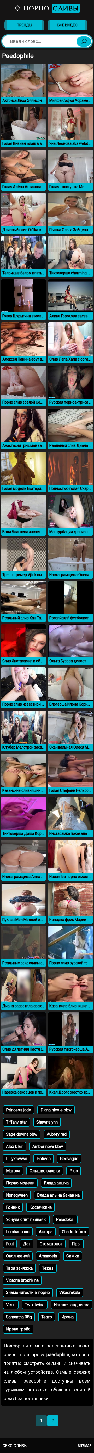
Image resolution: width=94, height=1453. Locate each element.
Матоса (13, 1170)
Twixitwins (34, 1304)
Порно (50, 8)
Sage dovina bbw (21, 1134)
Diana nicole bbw (56, 1109)
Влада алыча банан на (58, 1195)
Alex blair (14, 1146)
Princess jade (18, 1109)
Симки (72, 1256)
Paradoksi (65, 1219)
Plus (73, 1170)
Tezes (48, 1268)
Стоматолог (51, 1243)
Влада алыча (56, 1183)
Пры (76, 1243)
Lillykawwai (16, 1158)
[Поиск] (84, 41)
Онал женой (18, 1256)
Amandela (48, 1256)
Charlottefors (74, 1231)
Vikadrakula (69, 1292)
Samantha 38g (19, 1316)
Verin (10, 1304)
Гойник (13, 1207)
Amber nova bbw (47, 1146)
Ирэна (67, 1316)
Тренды (24, 25)
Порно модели (20, 1183)
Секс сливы (15, 1445)
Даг (26, 1243)
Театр (46, 1316)
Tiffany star (16, 1122)
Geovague (69, 1158)
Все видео (67, 25)
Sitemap (84, 1446)
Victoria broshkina (22, 1280)
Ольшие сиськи (45, 1170)
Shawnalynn (47, 1122)
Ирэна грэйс (18, 1329)
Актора (45, 1231)
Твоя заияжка (19, 1268)
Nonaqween (17, 1195)
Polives (44, 1158)
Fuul (10, 1243)
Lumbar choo (18, 1231)
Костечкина (40, 1207)
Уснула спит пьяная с (26, 1219)
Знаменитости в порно (28, 1292)
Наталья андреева (71, 1304)
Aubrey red (57, 1134)
